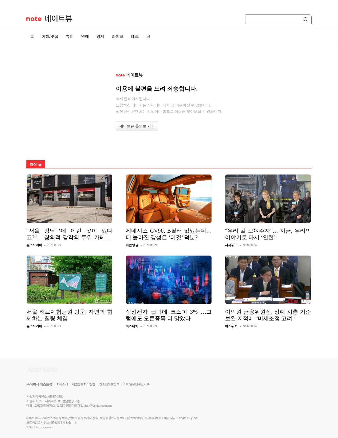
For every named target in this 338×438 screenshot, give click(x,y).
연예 (85, 36)
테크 (135, 36)
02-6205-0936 (41, 405)
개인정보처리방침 (83, 384)
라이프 (118, 36)
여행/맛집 (49, 36)
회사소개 (62, 384)
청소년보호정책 (109, 384)
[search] (306, 19)
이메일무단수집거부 (136, 384)
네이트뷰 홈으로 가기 (137, 126)
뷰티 (70, 36)
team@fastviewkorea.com (98, 405)
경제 (100, 36)
